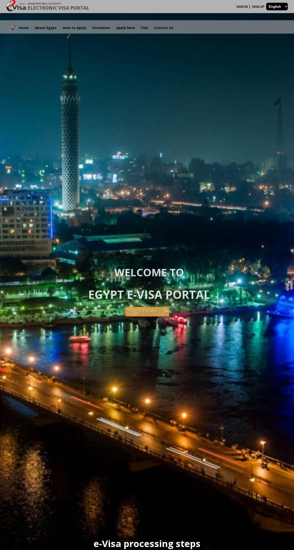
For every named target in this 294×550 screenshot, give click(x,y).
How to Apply (74, 27)
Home (24, 27)
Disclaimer (101, 27)
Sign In (242, 7)
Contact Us (163, 27)
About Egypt (46, 27)
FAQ (144, 27)
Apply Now (125, 27)
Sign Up (258, 7)
